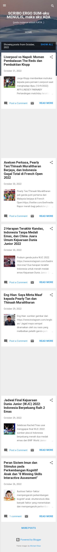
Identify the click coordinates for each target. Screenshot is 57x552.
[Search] (52, 6)
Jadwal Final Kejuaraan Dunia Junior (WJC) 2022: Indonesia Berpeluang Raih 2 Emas (24, 405)
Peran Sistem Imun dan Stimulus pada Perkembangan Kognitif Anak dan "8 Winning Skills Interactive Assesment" (23, 470)
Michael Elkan (35, 546)
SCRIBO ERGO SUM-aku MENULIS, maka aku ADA (28, 15)
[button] (51, 57)
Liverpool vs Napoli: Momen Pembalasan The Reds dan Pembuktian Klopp (24, 60)
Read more (46, 103)
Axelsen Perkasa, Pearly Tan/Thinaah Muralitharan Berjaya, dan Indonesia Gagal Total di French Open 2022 (23, 170)
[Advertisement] (28, 133)
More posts (28, 528)
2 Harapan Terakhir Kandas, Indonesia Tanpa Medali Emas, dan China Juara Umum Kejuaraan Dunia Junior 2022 (24, 236)
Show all (47, 44)
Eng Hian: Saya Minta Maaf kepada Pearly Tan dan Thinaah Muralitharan (23, 298)
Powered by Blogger (30, 539)
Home (28, 32)
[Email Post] (32, 104)
